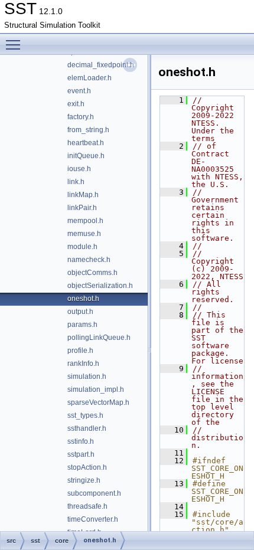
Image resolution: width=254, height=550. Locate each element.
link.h (75, 182)
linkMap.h (83, 195)
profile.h (80, 350)
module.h (82, 247)
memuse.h (84, 234)
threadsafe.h (87, 506)
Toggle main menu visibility (15, 44)
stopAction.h (87, 467)
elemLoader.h (89, 78)
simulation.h (86, 376)
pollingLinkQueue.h (99, 337)
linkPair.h (82, 208)
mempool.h (85, 221)
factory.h (80, 117)
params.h (82, 324)
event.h (79, 91)
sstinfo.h (80, 441)
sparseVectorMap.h (98, 402)
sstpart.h (81, 454)
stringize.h (83, 480)
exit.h (75, 104)
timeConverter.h (92, 519)
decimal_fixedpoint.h (100, 65)
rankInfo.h (83, 363)
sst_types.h (85, 415)
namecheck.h (88, 260)
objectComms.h (92, 273)
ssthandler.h (86, 428)
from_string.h (88, 130)
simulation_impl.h (95, 389)
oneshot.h (83, 298)
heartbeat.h (85, 143)
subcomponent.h (94, 493)
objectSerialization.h (100, 285)
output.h (80, 311)
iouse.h (79, 169)
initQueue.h (86, 156)
